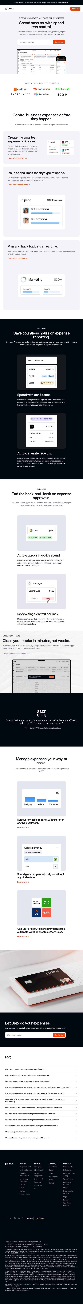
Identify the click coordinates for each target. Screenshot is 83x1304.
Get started (75, 9)
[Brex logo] (10, 8)
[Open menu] (3, 9)
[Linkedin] (19, 1218)
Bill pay (22, 1184)
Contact (51, 1173)
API (35, 1189)
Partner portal (53, 1176)
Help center (67, 1170)
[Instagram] (15, 1218)
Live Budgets (39, 1179)
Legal (65, 1197)
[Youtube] (10, 1218)
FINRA (13, 1253)
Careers (51, 1170)
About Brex (53, 1167)
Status (65, 1188)
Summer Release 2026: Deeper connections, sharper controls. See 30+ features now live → (42, 2)
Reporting (37, 1182)
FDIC (6, 1251)
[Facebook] (6, 1218)
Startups (23, 1191)
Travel (22, 1188)
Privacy (66, 1200)
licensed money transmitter (53, 1284)
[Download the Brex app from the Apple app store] (30, 1218)
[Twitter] (23, 1218)
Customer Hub (68, 1167)
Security (52, 1183)
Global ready (38, 1170)
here (25, 1265)
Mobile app (38, 1185)
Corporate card (25, 1167)
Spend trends (68, 1179)
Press (51, 1180)
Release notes (25, 1194)
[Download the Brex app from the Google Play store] (40, 1218)
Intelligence (38, 1167)
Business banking (26, 1170)
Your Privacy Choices (67, 1204)
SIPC (16, 1253)
